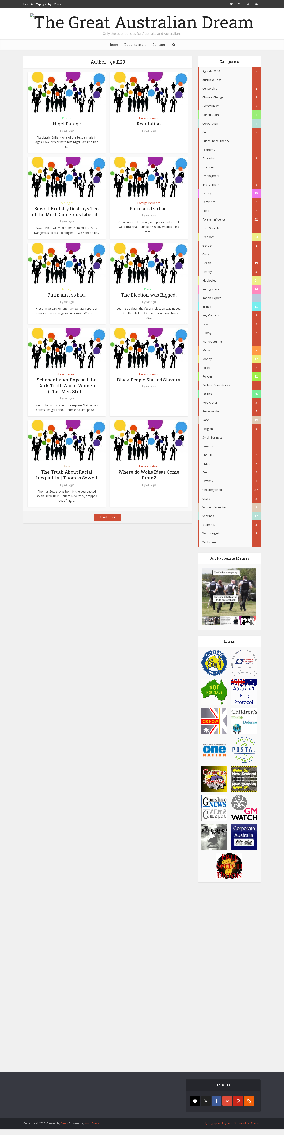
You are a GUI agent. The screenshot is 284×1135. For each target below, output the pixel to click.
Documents (133, 44)
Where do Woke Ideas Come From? (148, 475)
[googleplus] (227, 1101)
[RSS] (249, 1101)
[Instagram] (195, 1101)
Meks (64, 1123)
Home (113, 44)
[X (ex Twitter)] (206, 1101)
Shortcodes (241, 1123)
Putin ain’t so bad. (149, 209)
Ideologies (67, 203)
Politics (67, 118)
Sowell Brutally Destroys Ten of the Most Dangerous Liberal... (66, 212)
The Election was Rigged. (149, 295)
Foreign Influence (149, 203)
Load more (107, 517)
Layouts (28, 4)
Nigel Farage (67, 124)
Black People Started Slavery (148, 380)
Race (66, 466)
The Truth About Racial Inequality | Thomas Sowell (67, 475)
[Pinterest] (238, 1101)
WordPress (92, 1123)
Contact (59, 4)
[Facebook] (216, 1101)
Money (66, 289)
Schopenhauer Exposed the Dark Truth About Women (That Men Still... (66, 386)
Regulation (149, 124)
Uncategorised (149, 118)
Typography (43, 4)
